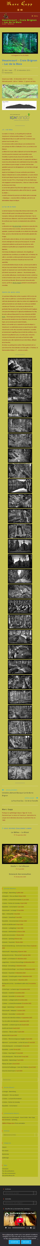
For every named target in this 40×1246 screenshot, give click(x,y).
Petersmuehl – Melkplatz (9, 1010)
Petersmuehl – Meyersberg (10, 951)
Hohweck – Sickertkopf (8, 917)
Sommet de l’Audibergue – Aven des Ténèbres (15, 1067)
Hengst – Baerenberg (8, 1007)
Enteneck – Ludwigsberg (9, 928)
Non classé (5, 1150)
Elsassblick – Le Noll (7, 1049)
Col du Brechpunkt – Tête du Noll (11, 1056)
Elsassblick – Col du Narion (9, 907)
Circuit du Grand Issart (8, 1071)
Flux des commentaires (8, 1173)
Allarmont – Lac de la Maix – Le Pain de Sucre (15, 1042)
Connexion (5, 1169)
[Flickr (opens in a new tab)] (18, 10)
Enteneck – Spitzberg (8, 939)
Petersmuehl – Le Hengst (9, 910)
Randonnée (11, 24)
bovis (3, 317)
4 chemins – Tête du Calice (9, 1032)
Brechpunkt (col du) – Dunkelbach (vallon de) (15, 983)
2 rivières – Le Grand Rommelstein (12, 899)
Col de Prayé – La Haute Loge (10, 989)
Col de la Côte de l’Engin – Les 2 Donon (13, 969)
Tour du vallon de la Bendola (10, 1021)
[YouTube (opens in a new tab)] (21, 10)
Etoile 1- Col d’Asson (20, 866)
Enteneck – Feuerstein (8, 942)
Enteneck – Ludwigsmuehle (10, 1000)
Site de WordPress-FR (8, 1175)
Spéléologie (5, 1158)
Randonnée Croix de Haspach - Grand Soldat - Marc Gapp (18, 1117)
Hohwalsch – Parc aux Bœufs (10, 896)
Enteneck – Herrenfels (8, 996)
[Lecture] (6, 1228)
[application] (20, 1220)
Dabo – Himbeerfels (7, 914)
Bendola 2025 (6, 1035)
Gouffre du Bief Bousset (9, 924)
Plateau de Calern (7, 1064)
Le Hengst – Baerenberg (9, 892)
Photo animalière (20, 1123)
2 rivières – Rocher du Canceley (11, 903)
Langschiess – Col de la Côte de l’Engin (13, 962)
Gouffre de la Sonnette (8, 935)
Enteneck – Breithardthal (9, 931)
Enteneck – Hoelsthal (8, 993)
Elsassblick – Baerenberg (9, 1060)
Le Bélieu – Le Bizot (20, 832)
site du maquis (17, 283)
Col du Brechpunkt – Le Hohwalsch (12, 1046)
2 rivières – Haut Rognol (9, 1053)
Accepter (14, 1242)
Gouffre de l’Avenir (7, 1028)
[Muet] (31, 1228)
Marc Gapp (8, 70)
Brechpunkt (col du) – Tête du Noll (12, 955)
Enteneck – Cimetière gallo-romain (12, 976)
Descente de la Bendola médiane (11, 1017)
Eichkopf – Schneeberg (8, 966)
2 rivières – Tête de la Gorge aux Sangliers (14, 1039)
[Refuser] (38, 1239)
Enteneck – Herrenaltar (8, 1014)
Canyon (4, 1147)
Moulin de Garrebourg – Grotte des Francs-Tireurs (16, 946)
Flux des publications (8, 1171)
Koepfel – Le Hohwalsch (9, 958)
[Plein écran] (34, 1228)
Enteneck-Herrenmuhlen (20, 874)
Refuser (26, 1242)
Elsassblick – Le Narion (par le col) (11, 1025)
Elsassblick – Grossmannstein (10, 921)
